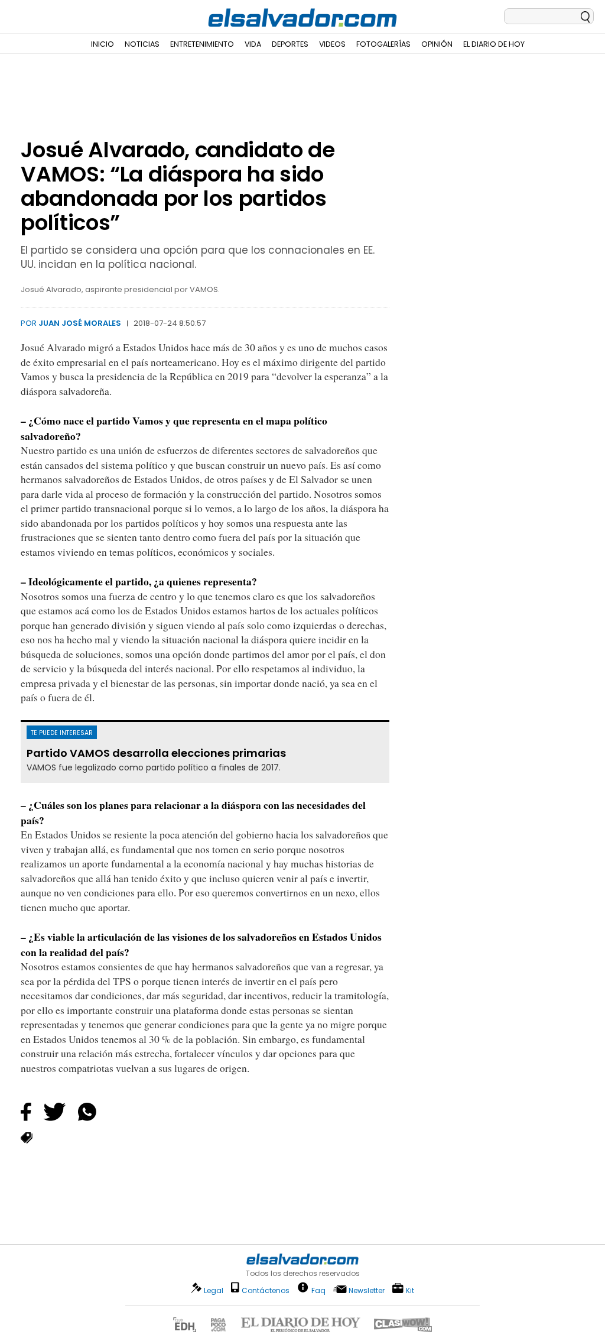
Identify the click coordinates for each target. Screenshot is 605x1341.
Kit (410, 1289)
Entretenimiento (202, 44)
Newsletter (367, 1290)
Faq (318, 1289)
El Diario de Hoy (494, 44)
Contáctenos (266, 1290)
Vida (253, 44)
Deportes (290, 44)
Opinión (437, 44)
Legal (213, 1290)
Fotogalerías (383, 44)
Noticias (142, 44)
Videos (332, 44)
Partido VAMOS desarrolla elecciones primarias (156, 753)
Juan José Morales (79, 323)
